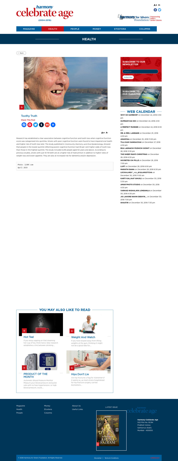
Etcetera (120, 29)
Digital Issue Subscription (133, 101)
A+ (155, 5)
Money (97, 29)
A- (159, 5)
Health (52, 29)
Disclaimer (98, 458)
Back (21, 53)
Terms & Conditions (112, 458)
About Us (76, 406)
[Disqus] (64, 212)
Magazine (29, 29)
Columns (144, 29)
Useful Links (77, 409)
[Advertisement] (141, 226)
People (74, 29)
